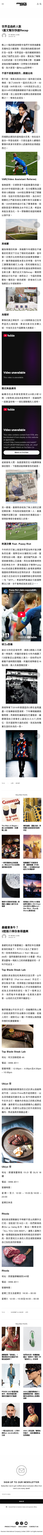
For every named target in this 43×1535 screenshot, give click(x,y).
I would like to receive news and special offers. (22, 1507)
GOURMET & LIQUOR (17, 1312)
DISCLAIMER (22, 1527)
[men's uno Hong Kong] (21, 4)
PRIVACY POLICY (10, 1527)
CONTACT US (33, 1527)
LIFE (12, 783)
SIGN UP (21, 1501)
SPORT (18, 783)
